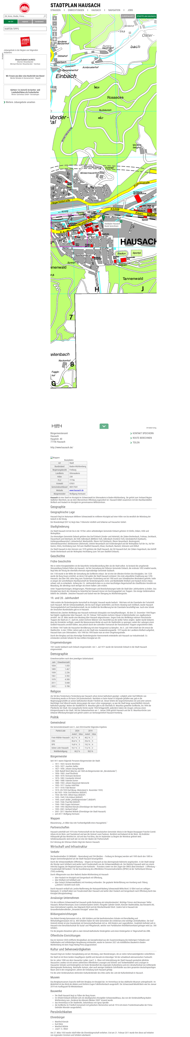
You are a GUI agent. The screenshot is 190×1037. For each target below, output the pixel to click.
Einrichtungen (76, 10)
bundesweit (39, 22)
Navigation (114, 10)
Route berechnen (111, 226)
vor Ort (10, 22)
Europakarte (128, 16)
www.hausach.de (76, 490)
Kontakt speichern (143, 433)
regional (25, 22)
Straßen (55, 10)
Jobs (130, 10)
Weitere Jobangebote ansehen (20, 102)
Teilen (136, 442)
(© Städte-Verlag (151, 428)
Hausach (96, 10)
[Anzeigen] (25, 41)
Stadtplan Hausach (75, 5)
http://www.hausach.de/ (61, 447)
